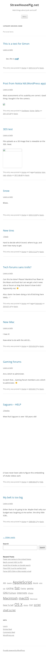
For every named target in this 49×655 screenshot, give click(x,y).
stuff (17, 59)
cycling (10, 588)
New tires (8, 230)
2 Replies (6, 410)
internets (38, 303)
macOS (24, 598)
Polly (41, 482)
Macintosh (10, 598)
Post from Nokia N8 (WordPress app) (24, 83)
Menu (24, 16)
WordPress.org (8, 635)
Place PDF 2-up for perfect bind (14, 568)
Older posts (9, 537)
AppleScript (22, 582)
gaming (38, 172)
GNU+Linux (9, 593)
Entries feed (7, 629)
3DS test (8, 129)
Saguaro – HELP (12, 404)
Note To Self (8, 605)
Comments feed (9, 632)
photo (9, 175)
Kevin (42, 68)
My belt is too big (13, 497)
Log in (5, 626)
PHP (31, 605)
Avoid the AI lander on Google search (17, 565)
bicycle (35, 583)
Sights (37, 111)
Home (23, 68)
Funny (23, 588)
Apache (9, 583)
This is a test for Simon (16, 43)
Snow (6, 190)
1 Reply (5, 236)
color (40, 583)
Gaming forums (12, 361)
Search (6, 544)
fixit (17, 588)
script (37, 605)
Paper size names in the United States (17, 559)
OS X (18, 604)
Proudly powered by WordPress (14, 650)
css (4, 588)
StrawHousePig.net (24, 5)
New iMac (8, 322)
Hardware (25, 111)
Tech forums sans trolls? (17, 267)
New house (33, 599)
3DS (4, 583)
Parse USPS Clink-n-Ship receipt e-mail (17, 571)
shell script (9, 610)
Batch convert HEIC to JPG (12, 562)
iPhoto (30, 593)
